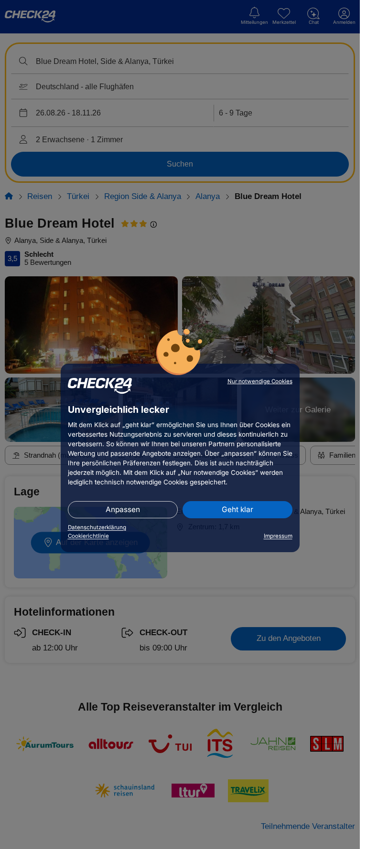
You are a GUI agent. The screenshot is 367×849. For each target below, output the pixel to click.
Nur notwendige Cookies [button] (259, 381)
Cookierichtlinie (88, 536)
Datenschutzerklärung (97, 527)
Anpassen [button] (123, 509)
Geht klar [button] (237, 509)
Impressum (278, 536)
